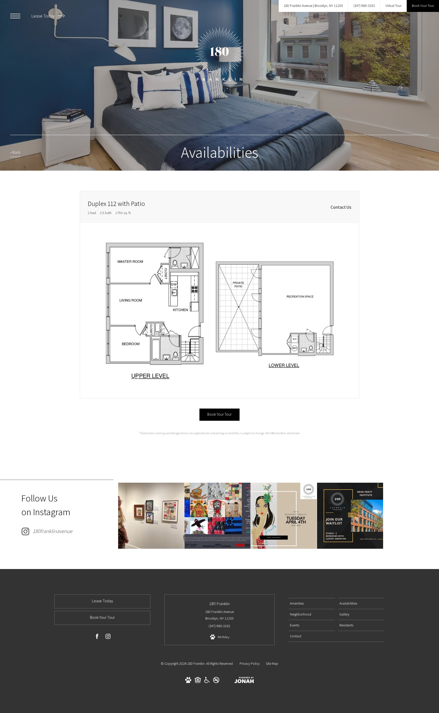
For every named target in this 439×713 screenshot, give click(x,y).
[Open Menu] (15, 16)
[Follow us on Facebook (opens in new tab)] (97, 637)
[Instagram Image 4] (350, 516)
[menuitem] (312, 603)
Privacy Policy (250, 663)
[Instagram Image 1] (151, 516)
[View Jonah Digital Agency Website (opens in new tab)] (244, 681)
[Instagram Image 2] (217, 516)
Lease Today (43, 16)
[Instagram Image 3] (284, 516)
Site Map (272, 663)
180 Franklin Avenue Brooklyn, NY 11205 (219, 614)
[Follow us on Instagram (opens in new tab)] (108, 637)
